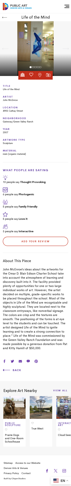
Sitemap (8, 462)
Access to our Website (27, 462)
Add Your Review (35, 241)
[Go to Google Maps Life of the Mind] (22, 75)
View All (60, 390)
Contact (26, 473)
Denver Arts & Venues (16, 468)
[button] (30, 67)
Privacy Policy (11, 473)
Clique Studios (18, 478)
